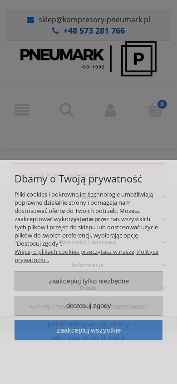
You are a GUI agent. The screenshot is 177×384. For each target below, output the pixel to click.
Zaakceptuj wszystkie (89, 330)
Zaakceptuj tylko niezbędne (89, 281)
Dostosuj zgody (88, 305)
